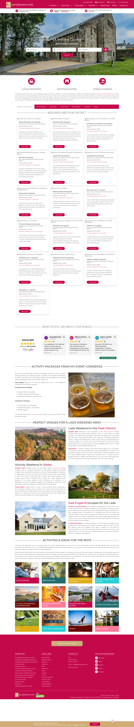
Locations (52, 5)
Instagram (101, 672)
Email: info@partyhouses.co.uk (78, 664)
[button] (117, 345)
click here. (34, 414)
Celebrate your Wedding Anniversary (26, 660)
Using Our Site (46, 679)
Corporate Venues (20, 666)
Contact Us (124, 5)
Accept (95, 724)
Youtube (100, 665)
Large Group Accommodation (24, 670)
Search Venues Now (67, 643)
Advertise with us (47, 660)
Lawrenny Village (59, 468)
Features (92, 5)
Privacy (44, 675)
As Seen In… (45, 664)
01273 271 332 (88, 2)
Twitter (100, 661)
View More (24, 146)
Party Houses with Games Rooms (25, 675)
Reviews (44, 673)
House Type (79, 5)
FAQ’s (43, 670)
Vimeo (100, 668)
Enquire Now (101, 2)
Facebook (101, 658)
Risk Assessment (47, 684)
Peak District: (107, 428)
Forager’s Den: (20, 468)
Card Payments (46, 686)
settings (76, 725)
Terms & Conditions (47, 677)
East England (77, 503)
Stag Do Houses (19, 681)
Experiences (105, 5)
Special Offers (46, 657)
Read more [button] (47, 353)
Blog (43, 666)
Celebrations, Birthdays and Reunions (26, 662)
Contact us (45, 668)
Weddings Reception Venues (23, 686)
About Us (44, 662)
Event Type (65, 5)
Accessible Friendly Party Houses (24, 657)
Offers (114, 5)
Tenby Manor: (20, 487)
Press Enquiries (73, 667)
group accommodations (105, 94)
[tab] (24, 107)
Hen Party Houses (20, 679)
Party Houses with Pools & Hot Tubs (25, 673)
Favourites (112, 2)
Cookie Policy (46, 681)
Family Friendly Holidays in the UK (25, 668)
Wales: (47, 464)
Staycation (18, 684)
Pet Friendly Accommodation (24, 677)
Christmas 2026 (19, 664)
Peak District (108, 431)
